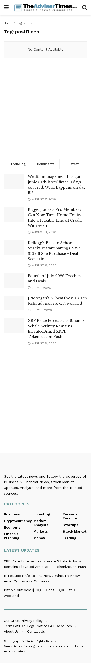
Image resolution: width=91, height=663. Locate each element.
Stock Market (74, 531)
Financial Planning (12, 536)
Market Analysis (40, 523)
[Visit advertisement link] (45, 110)
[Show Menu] (6, 7)
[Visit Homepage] (45, 7)
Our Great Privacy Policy (23, 621)
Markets (40, 531)
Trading (69, 538)
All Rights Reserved (46, 641)
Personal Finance (71, 516)
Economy (12, 527)
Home (8, 23)
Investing (41, 514)
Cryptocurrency (18, 521)
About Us (11, 631)
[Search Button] (84, 7)
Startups (70, 525)
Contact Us (36, 631)
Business (12, 514)
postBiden (34, 23)
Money (39, 538)
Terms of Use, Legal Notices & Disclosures (38, 626)
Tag (19, 23)
